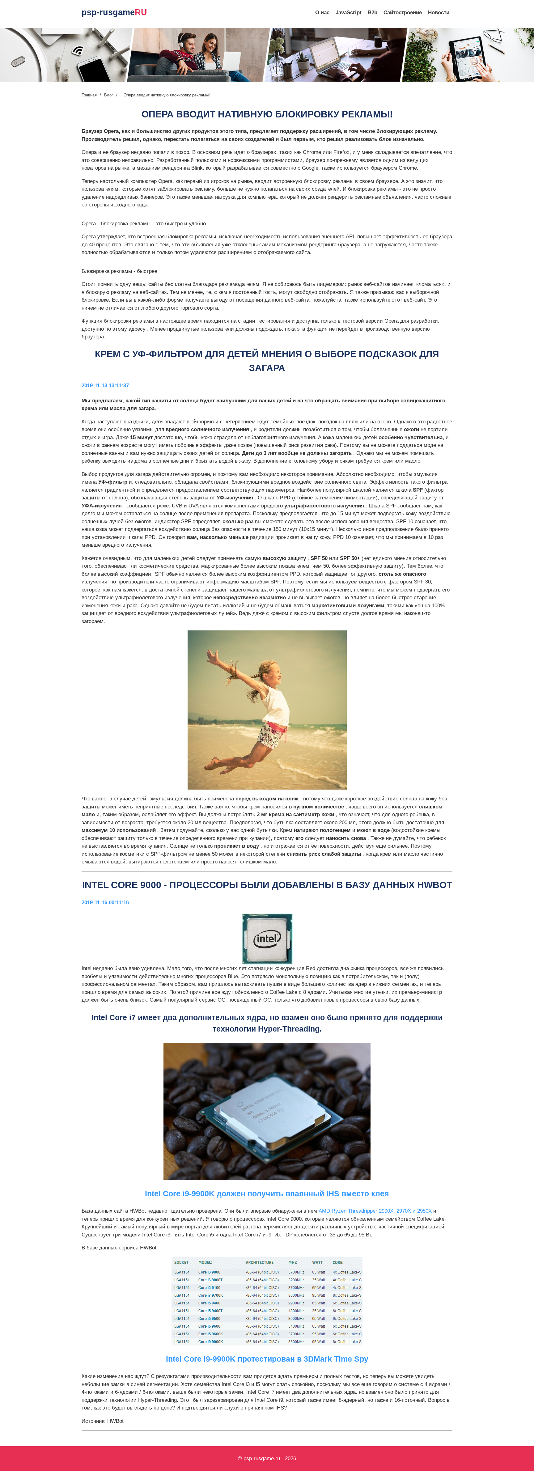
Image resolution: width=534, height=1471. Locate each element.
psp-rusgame (114, 12)
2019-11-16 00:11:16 (105, 902)
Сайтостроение (403, 12)
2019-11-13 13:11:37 (105, 385)
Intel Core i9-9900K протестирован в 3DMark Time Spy (267, 1358)
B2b (372, 12)
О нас (322, 12)
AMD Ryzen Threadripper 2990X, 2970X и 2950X (376, 1211)
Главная (89, 95)
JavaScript (349, 12)
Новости (438, 12)
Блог (108, 95)
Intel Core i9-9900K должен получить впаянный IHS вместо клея (267, 1193)
